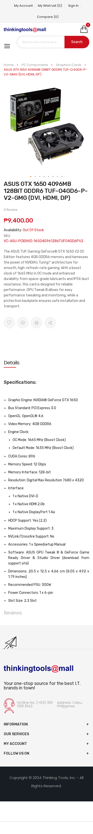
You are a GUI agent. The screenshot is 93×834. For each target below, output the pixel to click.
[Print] (36, 322)
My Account (23, 5)
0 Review (10, 210)
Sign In (73, 5)
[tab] (46, 363)
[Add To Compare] (23, 322)
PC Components (35, 64)
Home (9, 64)
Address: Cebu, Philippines (70, 704)
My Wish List (50, 5)
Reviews (13, 612)
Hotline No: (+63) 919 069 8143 (35, 704)
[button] (31, 176)
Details (11, 362)
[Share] (50, 322)
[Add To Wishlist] (9, 322)
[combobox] (53, 42)
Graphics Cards (69, 64)
